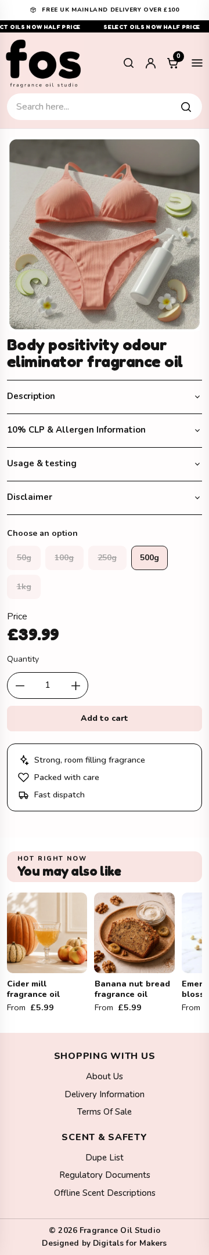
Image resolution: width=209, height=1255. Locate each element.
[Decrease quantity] (20, 685)
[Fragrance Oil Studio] (43, 62)
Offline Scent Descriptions (105, 1193)
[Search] (128, 63)
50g (24, 557)
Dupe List (104, 1157)
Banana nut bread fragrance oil (132, 988)
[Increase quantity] (75, 685)
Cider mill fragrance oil (33, 988)
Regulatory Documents (104, 1175)
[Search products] (185, 106)
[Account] (150, 63)
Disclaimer (29, 497)
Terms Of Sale (104, 1112)
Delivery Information (104, 1094)
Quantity (23, 659)
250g (107, 557)
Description (31, 396)
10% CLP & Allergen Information (76, 430)
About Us (104, 1076)
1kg (24, 586)
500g (149, 557)
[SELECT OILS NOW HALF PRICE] (104, 26)
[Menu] (197, 63)
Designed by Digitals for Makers (104, 1243)
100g (64, 557)
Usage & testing (42, 463)
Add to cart (105, 718)
